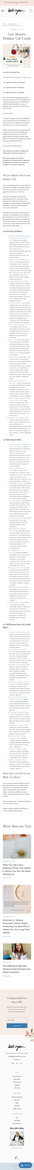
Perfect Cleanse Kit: (15, 760)
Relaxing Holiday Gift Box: (18, 665)
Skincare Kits (17, 1082)
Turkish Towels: (14, 357)
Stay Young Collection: (16, 725)
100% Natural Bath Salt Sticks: (19, 281)
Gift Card (17, 1088)
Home (4, 24)
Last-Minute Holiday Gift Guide (12, 25)
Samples (17, 1085)
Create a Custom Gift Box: (18, 632)
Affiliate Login (17, 1108)
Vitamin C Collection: (16, 749)
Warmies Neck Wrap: (16, 518)
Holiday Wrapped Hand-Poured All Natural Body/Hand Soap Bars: (19, 238)
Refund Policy (17, 1123)
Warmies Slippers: (15, 500)
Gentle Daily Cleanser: (16, 483)
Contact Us (17, 1059)
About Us (17, 1100)
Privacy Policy (13, 1166)
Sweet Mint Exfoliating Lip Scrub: (20, 324)
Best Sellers (17, 1079)
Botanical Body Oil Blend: (17, 602)
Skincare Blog (12, 24)
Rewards (17, 1106)
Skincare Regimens (17, 1097)
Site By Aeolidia (17, 1168)
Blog (17, 1103)
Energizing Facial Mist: (16, 568)
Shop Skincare (17, 1076)
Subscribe (17, 1025)
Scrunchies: (13, 340)
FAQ (17, 1118)
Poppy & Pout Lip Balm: (16, 418)
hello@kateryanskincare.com (17, 1056)
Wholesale (17, 1120)
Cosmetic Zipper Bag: (16, 587)
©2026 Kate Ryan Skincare (17, 1164)
